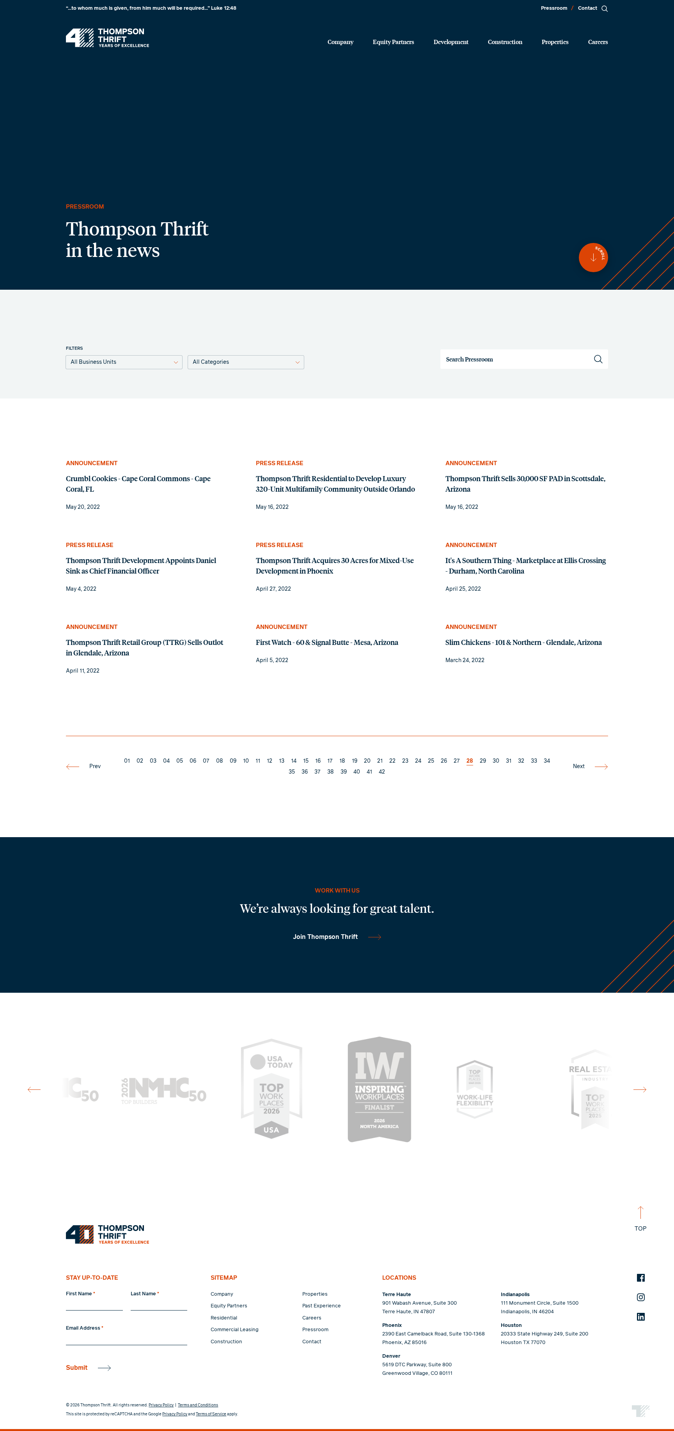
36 (305, 772)
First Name (80, 1293)
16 (318, 761)
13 (281, 761)
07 (206, 761)
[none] (147, 485)
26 (444, 761)
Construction (505, 41)
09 (233, 761)
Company (340, 41)
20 (367, 761)
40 (356, 772)
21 (380, 761)
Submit (77, 1368)
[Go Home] (107, 37)
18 (342, 761)
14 (293, 761)
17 (330, 761)
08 (219, 761)
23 (405, 761)
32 (521, 761)
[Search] (604, 8)
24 (418, 761)
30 (496, 761)
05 (179, 761)
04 (166, 761)
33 (534, 761)
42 (382, 772)
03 (153, 761)
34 (547, 761)
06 (193, 761)
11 (257, 761)
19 (354, 761)
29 (483, 761)
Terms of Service (211, 1414)
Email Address (84, 1328)
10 (246, 761)
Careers (598, 41)
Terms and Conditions (198, 1405)
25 (431, 761)
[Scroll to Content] (593, 257)
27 (457, 761)
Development (451, 41)
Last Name (145, 1293)
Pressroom (554, 8)
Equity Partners (393, 41)
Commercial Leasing (235, 1329)
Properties (555, 41)
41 (369, 772)
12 (269, 761)
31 (508, 761)
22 (392, 761)
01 (127, 761)
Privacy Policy (161, 1405)
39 (344, 772)
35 (292, 772)
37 (317, 772)
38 (330, 772)
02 (140, 761)
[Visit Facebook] (641, 1278)
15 (306, 761)
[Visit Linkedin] (641, 1317)
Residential (224, 1318)
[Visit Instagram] (641, 1297)
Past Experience (321, 1306)
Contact (587, 8)
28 (469, 761)
